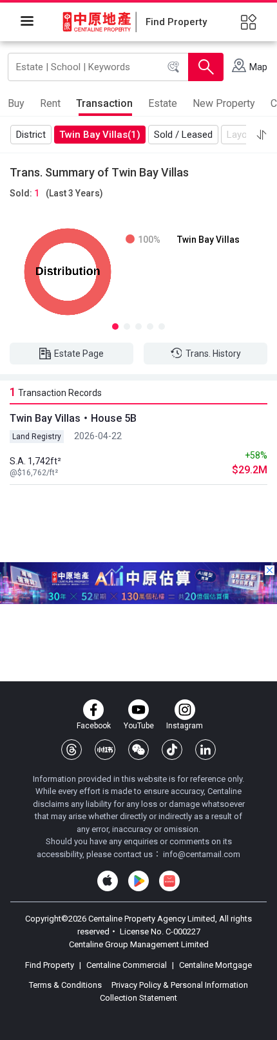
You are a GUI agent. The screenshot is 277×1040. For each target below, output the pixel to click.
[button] (261, 135)
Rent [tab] (50, 103)
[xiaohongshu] (105, 749)
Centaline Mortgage (214, 965)
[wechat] (138, 749)
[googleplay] (138, 881)
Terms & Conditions (66, 985)
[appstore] (107, 881)
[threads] (71, 749)
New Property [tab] (224, 103)
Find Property (50, 965)
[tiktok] (172, 749)
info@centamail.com (201, 854)
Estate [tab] (162, 103)
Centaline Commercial (126, 965)
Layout (241, 134)
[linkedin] (205, 749)
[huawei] (169, 881)
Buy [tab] (16, 103)
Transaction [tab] (104, 103)
